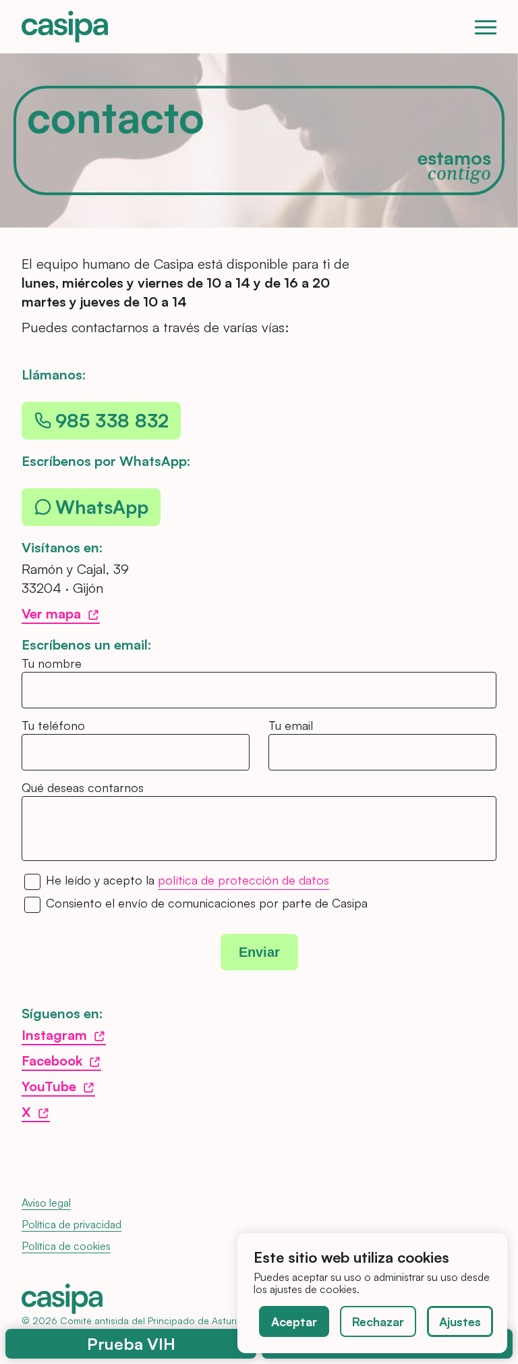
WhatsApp (101, 507)
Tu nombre (52, 663)
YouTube (49, 1086)
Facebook (52, 1060)
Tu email (290, 725)
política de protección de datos (243, 880)
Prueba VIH (131, 1344)
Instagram (54, 1034)
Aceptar (294, 1321)
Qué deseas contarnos (83, 787)
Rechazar (378, 1321)
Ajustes (460, 1321)
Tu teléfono (53, 725)
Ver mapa (51, 613)
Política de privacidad (71, 1224)
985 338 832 (112, 420)
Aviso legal (46, 1202)
